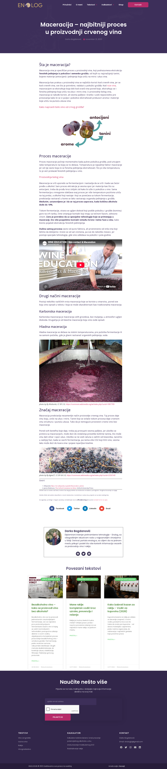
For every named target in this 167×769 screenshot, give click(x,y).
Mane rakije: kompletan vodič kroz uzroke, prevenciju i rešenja (83, 609)
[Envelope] (135, 747)
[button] (57, 508)
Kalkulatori (107, 4)
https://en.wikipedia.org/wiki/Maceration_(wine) (67, 486)
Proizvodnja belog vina (51, 177)
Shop (121, 4)
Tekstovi (91, 4)
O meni (79, 4)
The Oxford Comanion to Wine (65, 488)
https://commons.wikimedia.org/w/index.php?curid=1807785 (90, 404)
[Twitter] (83, 554)
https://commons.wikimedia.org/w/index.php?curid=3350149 (91, 475)
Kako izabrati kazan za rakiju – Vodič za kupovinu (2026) (121, 608)
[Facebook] (78, 554)
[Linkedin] (89, 554)
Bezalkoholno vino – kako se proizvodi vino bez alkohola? (45, 608)
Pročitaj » (35, 661)
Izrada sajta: (117, 766)
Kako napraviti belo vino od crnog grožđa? (61, 107)
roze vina (111, 85)
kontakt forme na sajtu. (101, 500)
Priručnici (67, 4)
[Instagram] (130, 747)
